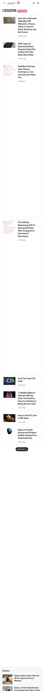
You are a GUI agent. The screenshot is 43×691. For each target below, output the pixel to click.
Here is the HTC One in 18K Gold (27, 417)
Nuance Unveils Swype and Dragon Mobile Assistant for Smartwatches (27, 433)
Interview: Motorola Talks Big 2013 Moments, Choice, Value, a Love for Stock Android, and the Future (27, 25)
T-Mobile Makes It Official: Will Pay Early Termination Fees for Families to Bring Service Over (27, 398)
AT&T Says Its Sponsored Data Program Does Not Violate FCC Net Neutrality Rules (27, 49)
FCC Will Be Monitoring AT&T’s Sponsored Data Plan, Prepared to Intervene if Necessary (26, 229)
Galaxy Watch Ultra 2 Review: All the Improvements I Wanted (27, 678)
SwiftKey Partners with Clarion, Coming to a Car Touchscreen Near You (27, 72)
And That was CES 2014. (26, 380)
